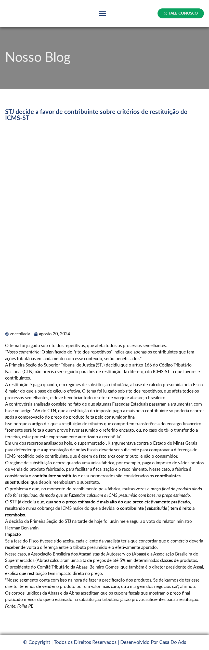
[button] (102, 13)
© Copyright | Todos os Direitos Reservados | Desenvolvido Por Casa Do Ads (104, 642)
